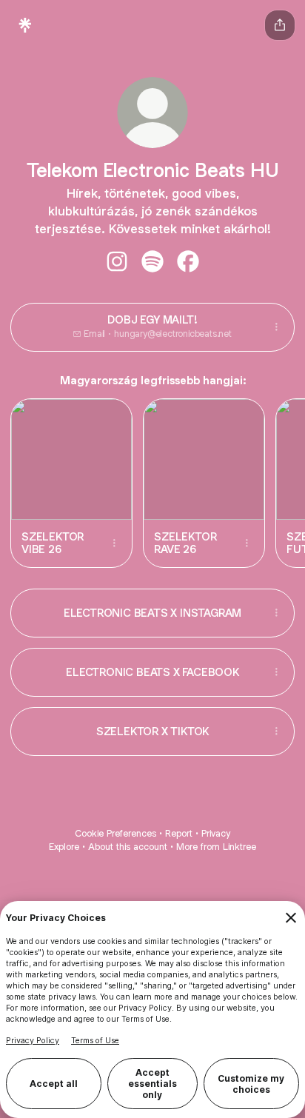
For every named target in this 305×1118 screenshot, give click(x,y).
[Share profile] (280, 25)
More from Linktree (216, 846)
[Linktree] (25, 25)
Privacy (215, 833)
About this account (127, 846)
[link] (117, 261)
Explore (64, 846)
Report (178, 833)
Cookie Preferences (115, 833)
